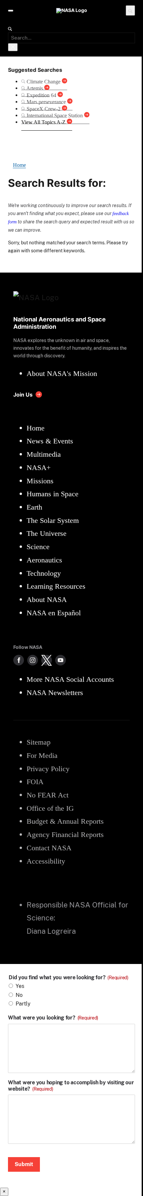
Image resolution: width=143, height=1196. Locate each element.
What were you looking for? (53, 1018)
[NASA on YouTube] (60, 660)
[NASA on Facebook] (18, 660)
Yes (20, 986)
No (19, 995)
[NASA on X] (46, 660)
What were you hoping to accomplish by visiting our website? (71, 1086)
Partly (23, 1004)
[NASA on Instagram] (32, 660)
